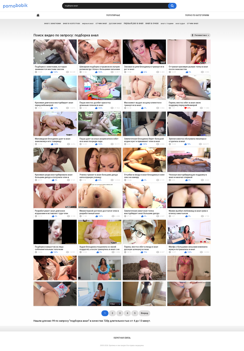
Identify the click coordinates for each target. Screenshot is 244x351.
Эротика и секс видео (117, 345)
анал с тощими (167, 23)
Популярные (113, 15)
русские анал (115, 23)
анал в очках (152, 23)
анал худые (180, 23)
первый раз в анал (133, 23)
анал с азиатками (52, 23)
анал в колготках (71, 23)
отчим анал (101, 23)
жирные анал (87, 23)
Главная (38, 15)
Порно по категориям (197, 15)
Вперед (144, 313)
